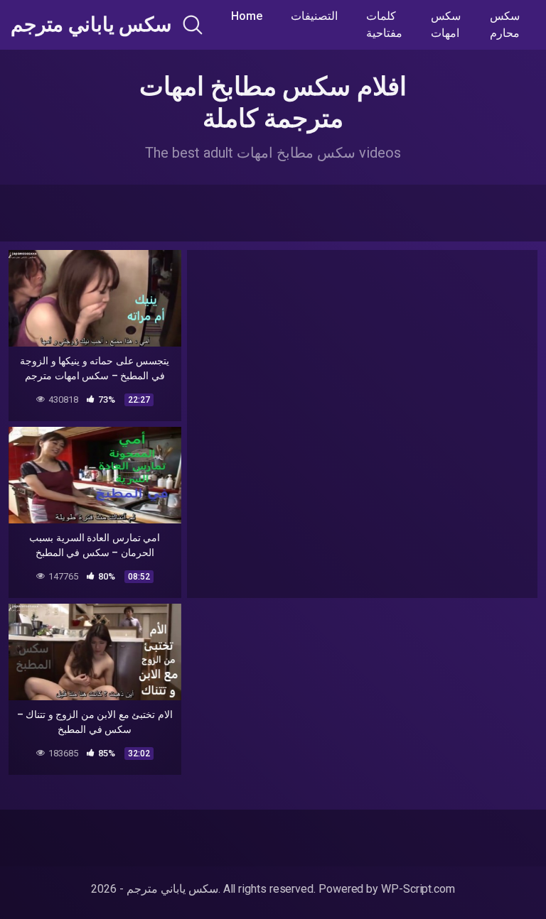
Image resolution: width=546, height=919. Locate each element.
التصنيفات (314, 16)
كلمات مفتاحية (384, 24)
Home (246, 16)
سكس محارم (505, 24)
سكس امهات (446, 24)
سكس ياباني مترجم (91, 24)
